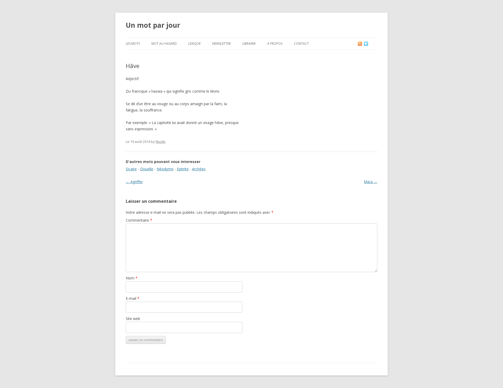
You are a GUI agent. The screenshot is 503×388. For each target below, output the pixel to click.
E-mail (132, 298)
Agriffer (134, 181)
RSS (360, 43)
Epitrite (183, 168)
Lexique (194, 43)
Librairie (249, 43)
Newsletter (221, 43)
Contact (301, 43)
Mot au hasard (164, 43)
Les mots (133, 43)
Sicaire (131, 168)
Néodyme (165, 168)
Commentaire (139, 220)
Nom (132, 277)
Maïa (370, 181)
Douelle (146, 168)
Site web (133, 318)
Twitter (370, 43)
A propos (274, 43)
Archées (199, 168)
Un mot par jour (153, 25)
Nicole (160, 141)
